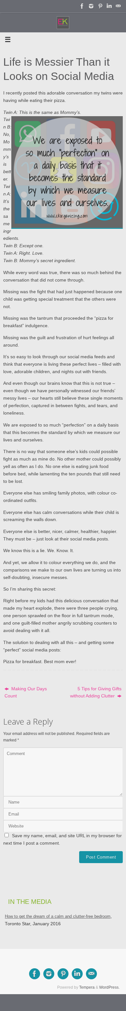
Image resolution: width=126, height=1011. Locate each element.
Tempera (87, 987)
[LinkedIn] (109, 6)
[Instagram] (91, 6)
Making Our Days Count (26, 692)
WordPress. (109, 987)
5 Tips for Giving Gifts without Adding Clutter (95, 692)
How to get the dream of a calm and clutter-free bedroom (57, 916)
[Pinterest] (100, 6)
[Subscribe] (118, 6)
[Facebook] (82, 6)
